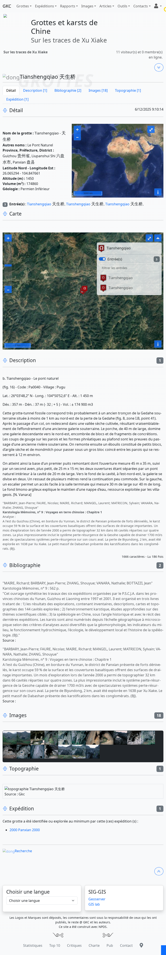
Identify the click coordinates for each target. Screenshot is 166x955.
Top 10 (54, 945)
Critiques (74, 945)
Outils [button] (122, 6)
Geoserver (96, 899)
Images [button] (87, 6)
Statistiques (32, 945)
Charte (94, 945)
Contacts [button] (140, 6)
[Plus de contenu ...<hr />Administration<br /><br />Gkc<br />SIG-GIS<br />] (158, 67)
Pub (110, 945)
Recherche (23, 851)
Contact (126, 945)
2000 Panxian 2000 (25, 829)
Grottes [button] (22, 6)
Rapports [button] (67, 6)
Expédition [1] (17, 99)
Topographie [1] (128, 90)
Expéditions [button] (44, 6)
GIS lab (94, 904)
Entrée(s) (114, 259)
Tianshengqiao (39, 204)
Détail (11, 90)
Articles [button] (105, 6)
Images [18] (98, 90)
